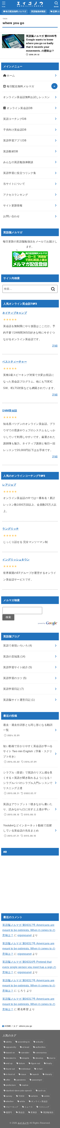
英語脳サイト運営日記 (19, 699)
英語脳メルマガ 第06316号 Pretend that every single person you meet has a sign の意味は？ (29, 967)
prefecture (11, 1085)
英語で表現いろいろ (17, 645)
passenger (37, 1080)
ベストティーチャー (14, 361)
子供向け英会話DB (14, 129)
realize (25, 1085)
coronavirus (41, 1053)
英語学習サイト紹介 (17, 667)
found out (10, 1069)
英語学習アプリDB (14, 140)
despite (25, 1058)
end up (9, 1063)
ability (9, 1042)
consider (25, 1053)
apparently (11, 1047)
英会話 (21, 1112)
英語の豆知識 (14, 656)
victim (47, 1096)
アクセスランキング (15, 194)
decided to (11, 1058)
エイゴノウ (23, 1123)
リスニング (44, 1107)
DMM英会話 (9, 410)
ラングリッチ (10, 528)
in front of (10, 1074)
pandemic (21, 1080)
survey (9, 1096)
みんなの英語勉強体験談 (18, 162)
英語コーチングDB (14, 118)
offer (8, 1080)
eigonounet (25, 935)
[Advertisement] (30, 881)
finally (49, 1063)
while (22, 1101)
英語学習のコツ (14, 678)
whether (10, 1101)
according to (24, 1042)
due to (52, 1058)
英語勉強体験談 (38, 11)
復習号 (9, 1112)
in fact (39, 1069)
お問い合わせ (11, 216)
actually (39, 1042)
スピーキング (12, 1107)
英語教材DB (10, 151)
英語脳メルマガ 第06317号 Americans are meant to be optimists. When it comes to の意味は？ (28, 930)
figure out (35, 1063)
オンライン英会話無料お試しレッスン (26, 97)
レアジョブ (9, 484)
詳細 (55, 345)
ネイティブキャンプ (14, 312)
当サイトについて (14, 183)
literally (48, 1074)
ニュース (28, 1107)
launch (35, 1074)
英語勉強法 (48, 1112)
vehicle (34, 1096)
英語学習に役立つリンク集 (19, 172)
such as (42, 1091)
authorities (41, 1047)
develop (39, 1058)
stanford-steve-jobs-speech (19, 1091)
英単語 (34, 1112)
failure (22, 1063)
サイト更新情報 (12, 205)
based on (10, 1053)
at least (25, 1047)
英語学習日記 (13, 688)
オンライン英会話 (39, 1101)
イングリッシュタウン (16, 559)
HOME (8, 1026)
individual (25, 1069)
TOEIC (21, 1096)
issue (23, 1074)
